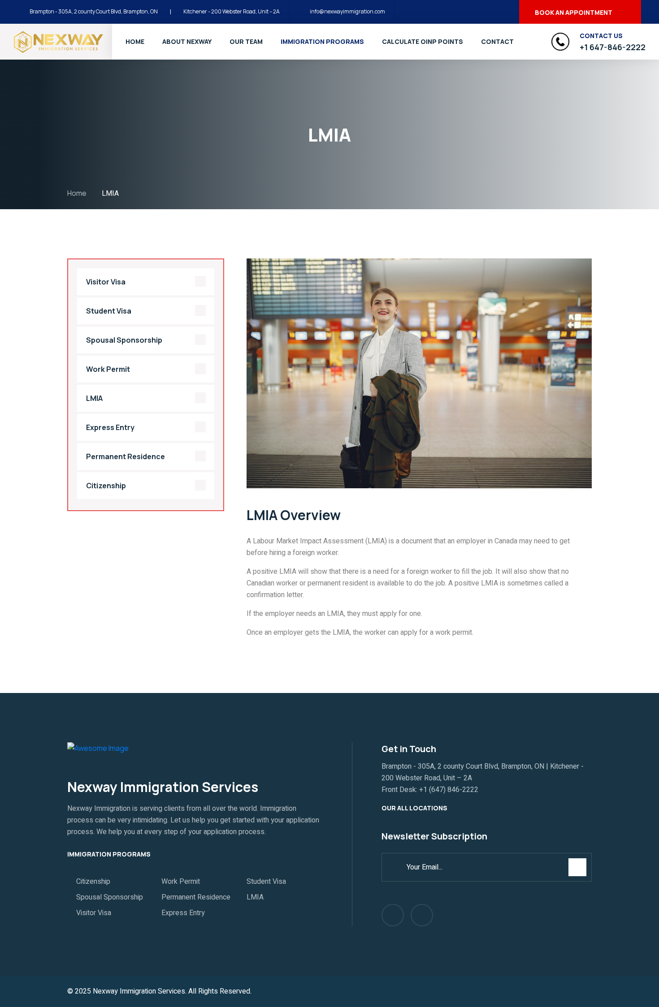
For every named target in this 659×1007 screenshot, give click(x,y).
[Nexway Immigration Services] (58, 41)
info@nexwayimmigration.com (347, 11)
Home (135, 41)
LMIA (94, 398)
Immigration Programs (322, 41)
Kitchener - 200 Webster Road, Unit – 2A (231, 11)
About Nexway (187, 41)
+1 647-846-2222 (613, 47)
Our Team (246, 41)
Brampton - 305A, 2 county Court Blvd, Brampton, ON (94, 11)
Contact (497, 41)
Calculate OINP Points (422, 41)
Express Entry (110, 427)
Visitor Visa (106, 282)
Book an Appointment (573, 12)
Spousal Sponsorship (124, 340)
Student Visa (108, 311)
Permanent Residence (125, 456)
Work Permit (108, 369)
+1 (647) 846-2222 (448, 789)
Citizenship (106, 486)
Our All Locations (415, 808)
